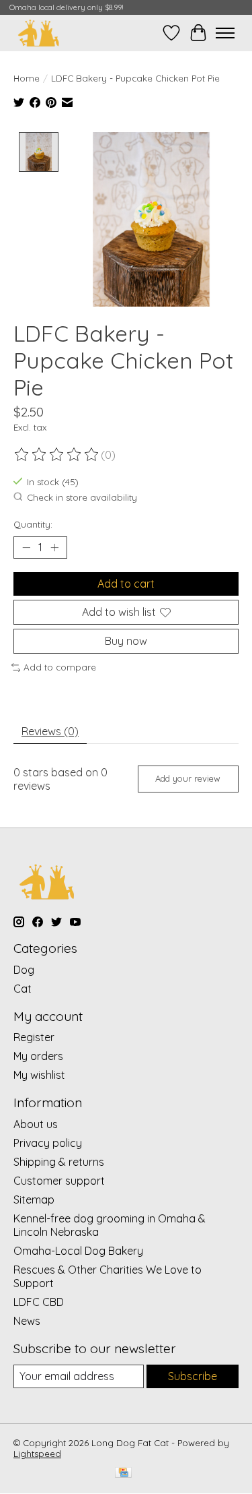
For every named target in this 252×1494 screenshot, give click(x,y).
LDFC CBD (38, 1302)
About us (35, 1124)
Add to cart (126, 583)
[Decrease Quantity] (26, 547)
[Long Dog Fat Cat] (38, 32)
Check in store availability (82, 497)
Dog (23, 969)
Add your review (187, 778)
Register (33, 1037)
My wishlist (39, 1075)
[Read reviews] (57, 455)
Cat (22, 988)
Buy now (126, 641)
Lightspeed (37, 1453)
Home (26, 78)
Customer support (59, 1180)
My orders (38, 1056)
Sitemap (33, 1199)
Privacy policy (47, 1143)
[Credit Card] (123, 1473)
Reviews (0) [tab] (50, 731)
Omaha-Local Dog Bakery (78, 1250)
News (26, 1321)
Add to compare (60, 667)
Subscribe (192, 1376)
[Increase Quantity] (54, 547)
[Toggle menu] (225, 33)
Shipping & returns (58, 1162)
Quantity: (32, 524)
